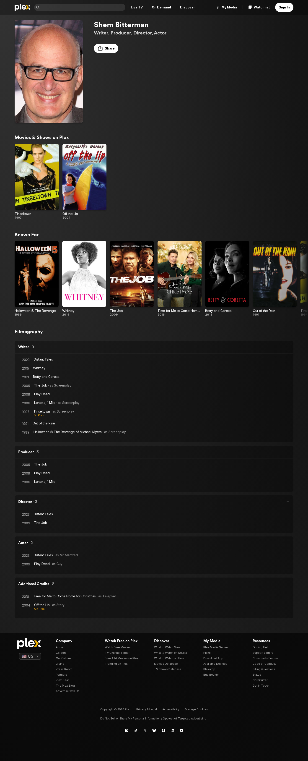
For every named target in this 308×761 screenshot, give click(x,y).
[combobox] (83, 7)
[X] (145, 730)
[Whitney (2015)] (84, 279)
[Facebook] (163, 730)
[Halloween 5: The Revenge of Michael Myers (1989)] (37, 279)
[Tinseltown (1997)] (37, 182)
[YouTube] (181, 730)
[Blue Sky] (154, 730)
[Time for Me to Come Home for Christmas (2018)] (180, 279)
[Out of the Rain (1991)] (275, 279)
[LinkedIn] (172, 730)
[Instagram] (126, 730)
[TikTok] (135, 730)
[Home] (23, 7)
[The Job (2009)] (132, 279)
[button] (106, 48)
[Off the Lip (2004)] (84, 182)
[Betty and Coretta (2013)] (227, 279)
